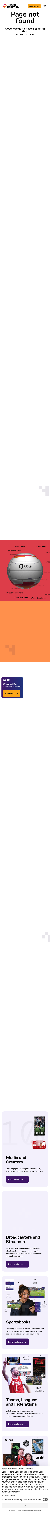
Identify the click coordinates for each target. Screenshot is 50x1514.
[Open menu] (44, 6)
